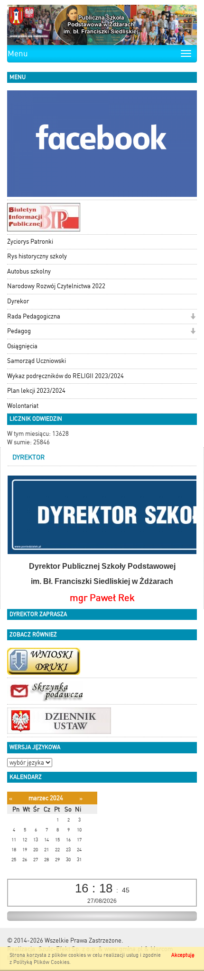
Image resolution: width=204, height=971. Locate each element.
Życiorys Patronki (30, 241)
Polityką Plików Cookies (41, 962)
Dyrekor (18, 301)
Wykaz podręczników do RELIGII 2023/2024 (65, 376)
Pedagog (19, 331)
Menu (18, 53)
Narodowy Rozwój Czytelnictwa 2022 (56, 286)
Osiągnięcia (22, 346)
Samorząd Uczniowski (36, 360)
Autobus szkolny (29, 271)
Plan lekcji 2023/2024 (36, 390)
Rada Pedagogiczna (33, 316)
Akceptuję (183, 955)
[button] (193, 317)
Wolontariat (22, 405)
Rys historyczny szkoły (37, 256)
